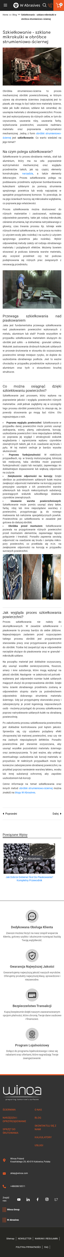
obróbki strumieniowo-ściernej (36, 788)
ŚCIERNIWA (9, 1109)
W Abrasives (13, 1220)
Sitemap (10, 1238)
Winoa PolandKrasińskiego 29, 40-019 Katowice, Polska (30, 1160)
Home (5, 15)
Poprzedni (11, 813)
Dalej (56, 813)
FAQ (46, 1247)
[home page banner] (26, 5)
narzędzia (27, 173)
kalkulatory (43, 1137)
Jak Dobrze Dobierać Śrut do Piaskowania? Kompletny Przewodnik (29, 879)
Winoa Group (13, 1209)
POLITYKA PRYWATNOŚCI (28, 1247)
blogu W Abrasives (25, 792)
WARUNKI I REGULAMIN (46, 1238)
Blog (14, 15)
